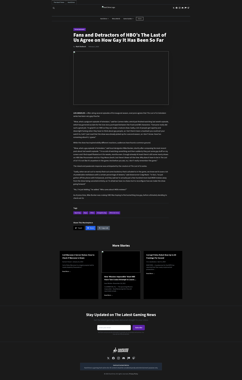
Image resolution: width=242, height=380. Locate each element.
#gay (85, 213)
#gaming (78, 213)
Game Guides (127, 19)
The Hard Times (59, 2)
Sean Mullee (108, 283)
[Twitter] (174, 8)
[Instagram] (179, 8)
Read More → (66, 271)
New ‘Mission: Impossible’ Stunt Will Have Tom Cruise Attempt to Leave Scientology (119, 279)
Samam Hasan (67, 262)
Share (92, 228)
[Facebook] (176, 8)
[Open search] (54, 8)
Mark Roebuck (81, 46)
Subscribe (138, 327)
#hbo (92, 213)
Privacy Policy (133, 374)
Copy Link (104, 228)
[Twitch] (188, 8)
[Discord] (182, 8)
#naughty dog (101, 213)
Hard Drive (71, 2)
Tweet (80, 228)
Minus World (116, 19)
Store (140, 19)
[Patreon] (185, 8)
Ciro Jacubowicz (151, 262)
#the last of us (114, 213)
